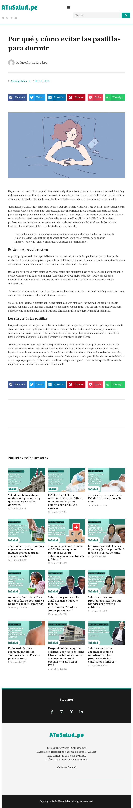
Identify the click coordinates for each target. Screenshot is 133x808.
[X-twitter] (71, 712)
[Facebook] (3, 17)
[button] (17, 97)
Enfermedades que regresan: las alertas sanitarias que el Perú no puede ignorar (24, 653)
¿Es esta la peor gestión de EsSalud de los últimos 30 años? (105, 498)
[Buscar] (126, 15)
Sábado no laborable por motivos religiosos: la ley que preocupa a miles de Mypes (24, 500)
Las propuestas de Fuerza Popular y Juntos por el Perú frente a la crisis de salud (106, 549)
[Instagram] (7, 17)
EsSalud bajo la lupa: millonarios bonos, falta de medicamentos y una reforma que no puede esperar (65, 501)
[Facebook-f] (52, 712)
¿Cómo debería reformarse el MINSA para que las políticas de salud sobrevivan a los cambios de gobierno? (66, 552)
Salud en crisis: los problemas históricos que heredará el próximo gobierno (104, 602)
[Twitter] (11, 17)
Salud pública (19, 81)
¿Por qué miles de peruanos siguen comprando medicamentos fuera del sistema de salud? (26, 551)
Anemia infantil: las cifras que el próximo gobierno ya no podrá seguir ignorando (26, 601)
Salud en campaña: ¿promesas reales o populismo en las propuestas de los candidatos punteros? (102, 655)
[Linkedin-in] (81, 712)
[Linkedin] (15, 17)
